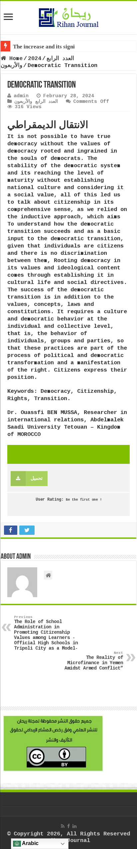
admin (21, 96)
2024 (34, 58)
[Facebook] (68, 826)
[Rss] (62, 826)
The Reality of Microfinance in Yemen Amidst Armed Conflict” (94, 661)
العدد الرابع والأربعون (36, 101)
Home (14, 58)
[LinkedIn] (74, 826)
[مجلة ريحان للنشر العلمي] (68, 16)
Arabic (30, 843)
